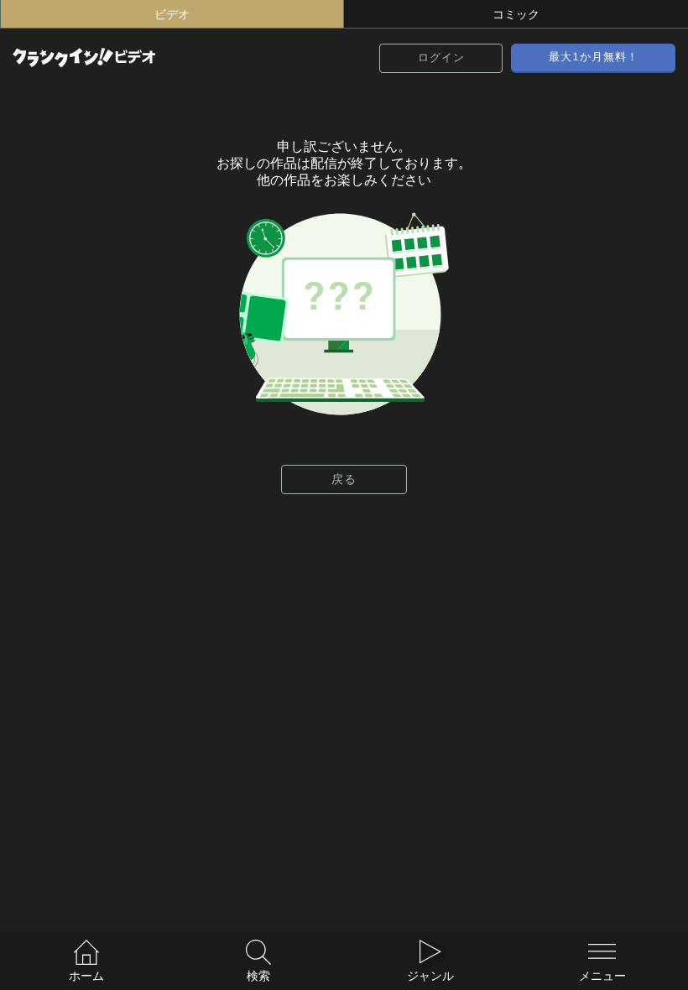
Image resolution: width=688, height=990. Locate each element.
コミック (516, 14)
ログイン (441, 57)
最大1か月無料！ (593, 56)
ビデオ (172, 14)
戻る (344, 479)
